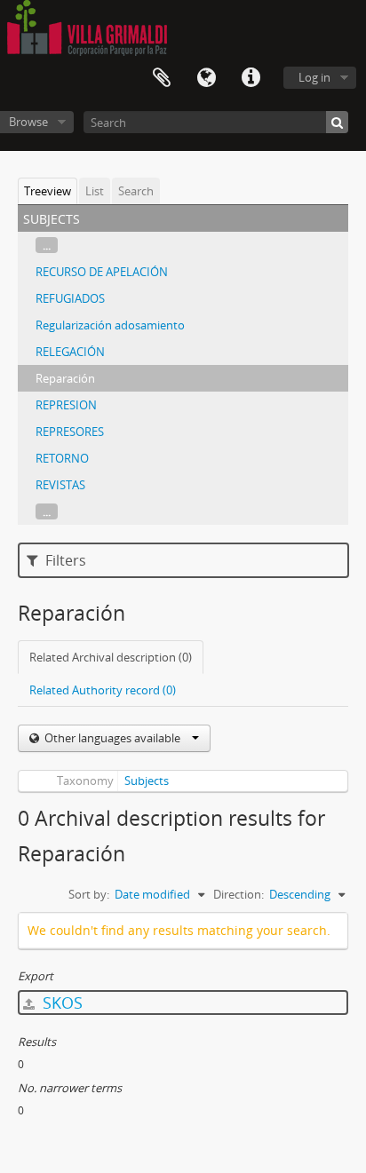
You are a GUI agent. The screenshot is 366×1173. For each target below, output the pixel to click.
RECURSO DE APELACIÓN (102, 272)
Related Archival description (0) (110, 657)
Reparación (65, 378)
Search (136, 191)
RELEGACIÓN (70, 352)
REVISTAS (60, 485)
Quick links (250, 78)
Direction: (238, 894)
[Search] (337, 122)
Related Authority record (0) (102, 690)
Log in (314, 77)
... (47, 245)
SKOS (60, 1002)
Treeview (47, 191)
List (94, 191)
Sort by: (88, 894)
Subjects (146, 781)
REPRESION (66, 405)
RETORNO (62, 458)
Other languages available (112, 738)
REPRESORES (70, 432)
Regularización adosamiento (110, 325)
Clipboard (161, 78)
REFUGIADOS (70, 298)
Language (206, 78)
